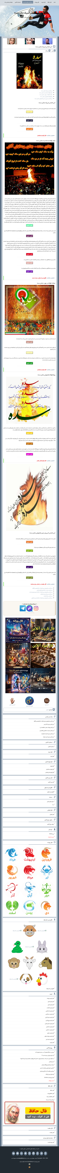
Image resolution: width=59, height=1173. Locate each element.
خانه (55, 2)
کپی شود (29, 112)
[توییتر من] (25, 1153)
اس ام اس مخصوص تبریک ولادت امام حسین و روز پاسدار (40, 592)
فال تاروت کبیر (51, 1001)
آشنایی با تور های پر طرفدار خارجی (47, 1068)
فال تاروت (43, 2)
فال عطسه (52, 1132)
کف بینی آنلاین (51, 782)
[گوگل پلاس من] (21, 1153)
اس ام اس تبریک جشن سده (26, 12)
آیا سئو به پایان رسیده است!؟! (47, 1055)
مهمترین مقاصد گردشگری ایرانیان (47, 1071)
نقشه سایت (22, 1161)
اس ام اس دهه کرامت (48, 596)
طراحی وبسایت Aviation (49, 1077)
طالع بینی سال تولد (50, 988)
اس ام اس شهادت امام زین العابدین (47, 730)
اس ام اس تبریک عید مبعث (48, 737)
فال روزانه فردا (51, 1142)
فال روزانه (37, 2)
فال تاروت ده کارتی (50, 1030)
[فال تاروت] (43, 631)
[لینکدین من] (13, 1153)
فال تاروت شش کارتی (49, 1023)
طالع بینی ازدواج (50, 792)
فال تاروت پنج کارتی (50, 1020)
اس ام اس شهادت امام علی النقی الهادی (44, 590)
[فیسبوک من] (37, 1153)
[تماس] (29, 1153)
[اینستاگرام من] (33, 1153)
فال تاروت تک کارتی (50, 1011)
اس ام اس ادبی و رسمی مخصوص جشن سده (43, 98)
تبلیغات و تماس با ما (9, 2)
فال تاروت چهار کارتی (49, 1017)
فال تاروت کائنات (50, 1008)
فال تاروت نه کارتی (50, 1027)
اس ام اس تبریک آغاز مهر (49, 724)
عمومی (47, 710)
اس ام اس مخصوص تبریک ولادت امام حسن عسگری (42, 598)
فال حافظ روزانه (51, 1093)
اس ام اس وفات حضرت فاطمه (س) (47, 727)
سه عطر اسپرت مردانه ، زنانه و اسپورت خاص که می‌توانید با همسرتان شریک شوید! (37, 1058)
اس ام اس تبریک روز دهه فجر (46, 594)
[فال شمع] (17, 656)
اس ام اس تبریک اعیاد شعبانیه (47, 734)
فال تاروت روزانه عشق (49, 1036)
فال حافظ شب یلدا (50, 1096)
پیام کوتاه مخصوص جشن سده (46, 96)
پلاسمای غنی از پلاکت (50, 1074)
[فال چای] (43, 681)
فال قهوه (52, 766)
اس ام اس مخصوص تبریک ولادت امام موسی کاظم (42, 588)
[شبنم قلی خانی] (12, 41)
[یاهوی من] (45, 1153)
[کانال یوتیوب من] (17, 1153)
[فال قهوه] (43, 656)
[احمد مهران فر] (47, 41)
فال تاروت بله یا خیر (50, 1039)
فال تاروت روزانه (50, 998)
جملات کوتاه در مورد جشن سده (46, 95)
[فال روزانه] (17, 631)
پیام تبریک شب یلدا (50, 1100)
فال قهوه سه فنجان (50, 769)
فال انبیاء (52, 756)
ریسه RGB (51, 834)
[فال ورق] (17, 681)
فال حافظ (49, 2)
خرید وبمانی (51, 1061)
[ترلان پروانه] (30, 41)
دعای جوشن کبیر (50, 801)
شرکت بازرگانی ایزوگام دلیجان (48, 1065)
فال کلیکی (52, 814)
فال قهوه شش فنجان (49, 772)
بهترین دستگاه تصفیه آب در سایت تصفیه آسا (44, 1052)
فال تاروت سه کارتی (50, 1014)
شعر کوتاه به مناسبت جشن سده (45, 93)
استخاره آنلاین (18, 2)
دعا (53, 805)
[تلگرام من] (41, 1153)
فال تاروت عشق (50, 1033)
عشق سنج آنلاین (50, 824)
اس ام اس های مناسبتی (27, 2)
